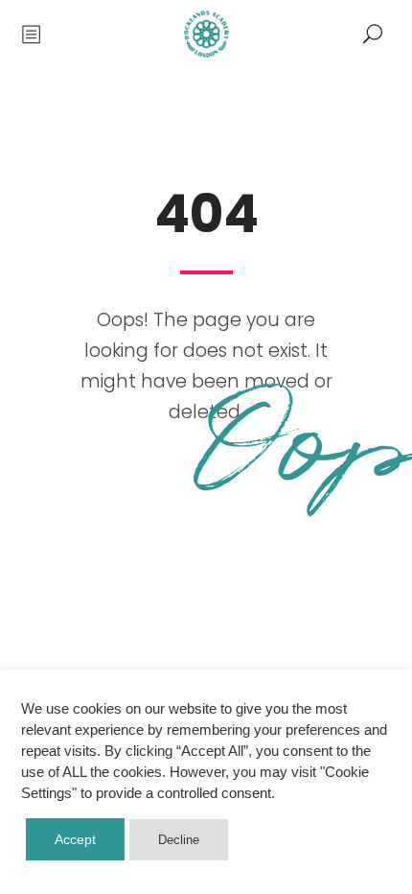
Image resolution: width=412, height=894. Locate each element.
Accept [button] (75, 839)
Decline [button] (178, 840)
